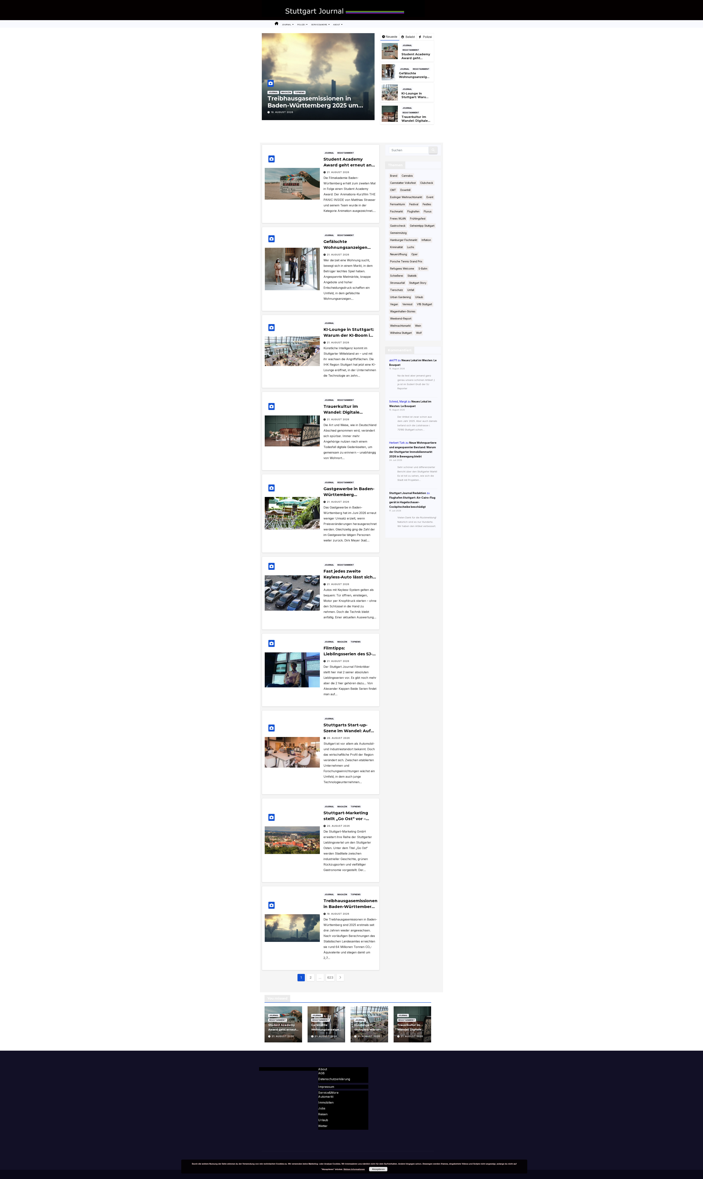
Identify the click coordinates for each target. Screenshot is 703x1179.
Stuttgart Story (417, 282)
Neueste (391, 36)
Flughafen (413, 211)
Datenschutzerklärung (334, 1079)
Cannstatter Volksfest (403, 182)
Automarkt (325, 1096)
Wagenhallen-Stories (402, 311)
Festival (413, 204)
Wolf (419, 332)
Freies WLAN (398, 218)
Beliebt (410, 37)
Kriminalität (396, 247)
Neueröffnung (398, 254)
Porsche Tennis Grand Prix (406, 261)
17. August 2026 (283, 112)
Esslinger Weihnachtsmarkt (406, 197)
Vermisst (407, 304)
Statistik (412, 275)
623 (330, 977)
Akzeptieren (378, 1169)
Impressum (326, 1087)
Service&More (319, 25)
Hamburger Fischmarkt (403, 240)
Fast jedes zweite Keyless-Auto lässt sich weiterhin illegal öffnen (348, 577)
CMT (393, 190)
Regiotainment (411, 50)
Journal (287, 25)
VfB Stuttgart (424, 304)
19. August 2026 (338, 913)
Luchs (410, 247)
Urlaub (419, 297)
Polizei (301, 25)
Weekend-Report (400, 318)
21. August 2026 (338, 172)
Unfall (410, 289)
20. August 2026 (338, 738)
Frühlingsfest (417, 218)
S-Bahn (423, 268)
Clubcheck (426, 182)
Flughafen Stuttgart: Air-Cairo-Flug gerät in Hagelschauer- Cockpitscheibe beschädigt (412, 502)
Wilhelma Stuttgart (401, 332)
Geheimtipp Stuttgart (422, 225)
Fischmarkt (396, 211)
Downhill (405, 190)
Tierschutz (396, 289)
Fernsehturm (397, 204)
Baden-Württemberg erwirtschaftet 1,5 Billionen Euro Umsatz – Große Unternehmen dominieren (316, 109)
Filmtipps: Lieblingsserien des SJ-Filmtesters (347, 654)
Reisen (323, 1114)
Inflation (426, 240)
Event (430, 197)
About (337, 25)
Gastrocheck (398, 225)
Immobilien (326, 1102)
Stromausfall (397, 282)
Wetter (323, 1126)
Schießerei (396, 275)
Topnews (300, 92)
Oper (414, 254)
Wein (418, 325)
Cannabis (407, 175)
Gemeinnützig (398, 232)
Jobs (321, 1108)
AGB (321, 1073)
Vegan (394, 304)
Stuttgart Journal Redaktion (407, 492)
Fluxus (428, 211)
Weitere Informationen (354, 1169)
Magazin (287, 92)
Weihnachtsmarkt (400, 325)
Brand (393, 175)
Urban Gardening (400, 297)
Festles (427, 204)
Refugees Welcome (402, 268)
